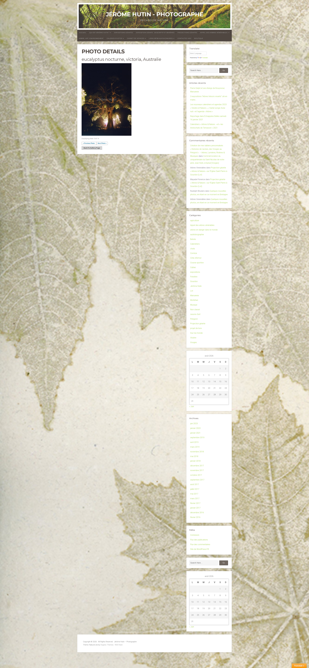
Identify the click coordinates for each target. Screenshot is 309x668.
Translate (205, 57)
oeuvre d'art (195, 314)
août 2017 (194, 484)
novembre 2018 (197, 451)
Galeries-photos (114, 38)
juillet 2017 (194, 489)
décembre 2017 (197, 466)
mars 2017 (194, 498)
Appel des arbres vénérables (202, 225)
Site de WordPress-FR (199, 549)
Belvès (193, 239)
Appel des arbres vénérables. (214, 32)
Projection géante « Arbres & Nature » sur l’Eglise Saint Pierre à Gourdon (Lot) (208, 171)
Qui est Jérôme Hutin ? (99, 32)
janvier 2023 (195, 428)
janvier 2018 (195, 461)
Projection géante (197, 323)
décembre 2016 (197, 512)
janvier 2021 (195, 433)
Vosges (193, 342)
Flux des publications (199, 540)
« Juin (191, 406)
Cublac (193, 267)
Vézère (193, 338)
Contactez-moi (184, 38)
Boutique (198, 38)
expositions (195, 272)
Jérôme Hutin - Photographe (154, 14)
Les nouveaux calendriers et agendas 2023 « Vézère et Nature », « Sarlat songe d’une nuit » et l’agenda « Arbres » (208, 108)
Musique (193, 305)
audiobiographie (197, 234)
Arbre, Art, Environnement (91, 38)
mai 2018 (194, 456)
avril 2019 (194, 442)
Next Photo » (102, 143)
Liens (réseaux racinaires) (161, 38)
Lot (191, 291)
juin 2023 (194, 423)
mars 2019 (194, 447)
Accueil (82, 32)
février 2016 (195, 517)
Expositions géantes (123, 32)
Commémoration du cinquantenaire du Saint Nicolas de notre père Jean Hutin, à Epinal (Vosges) (207, 159)
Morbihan (194, 300)
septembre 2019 (197, 437)
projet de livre (196, 328)
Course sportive (197, 262)
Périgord (193, 319)
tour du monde (196, 333)
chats (192, 248)
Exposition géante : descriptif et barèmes (155, 32)
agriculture (194, 220)
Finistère (193, 277)
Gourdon (194, 281)
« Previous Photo (89, 143)
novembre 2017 (197, 470)
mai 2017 (194, 494)
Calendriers (195, 244)
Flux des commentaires (200, 544)
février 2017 (195, 503)
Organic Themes (107, 645)
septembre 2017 (197, 480)
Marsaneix (194, 295)
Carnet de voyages (135, 38)
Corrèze (193, 253)
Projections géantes (187, 32)
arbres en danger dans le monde (204, 230)
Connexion (194, 535)
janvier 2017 (195, 508)
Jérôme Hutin (196, 286)
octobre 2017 (196, 475)
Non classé (195, 309)
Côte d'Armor (195, 258)
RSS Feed (118, 645)
